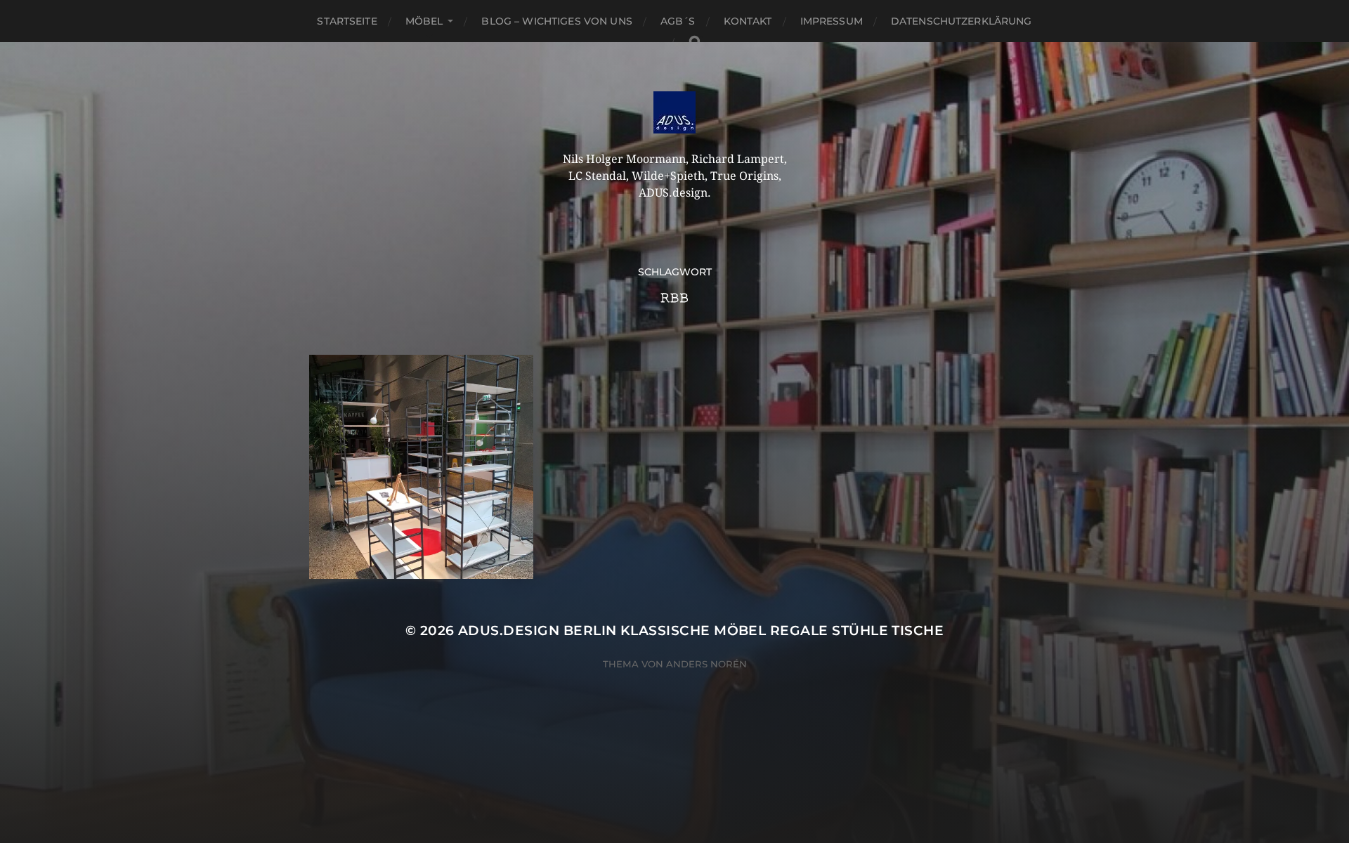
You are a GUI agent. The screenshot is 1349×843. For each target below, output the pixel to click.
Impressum (831, 21)
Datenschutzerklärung (961, 21)
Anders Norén (706, 663)
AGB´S (678, 21)
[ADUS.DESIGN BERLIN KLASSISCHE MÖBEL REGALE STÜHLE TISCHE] (675, 112)
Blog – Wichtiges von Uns (556, 21)
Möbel (424, 21)
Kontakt (748, 21)
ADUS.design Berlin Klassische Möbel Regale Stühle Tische (701, 630)
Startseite (347, 21)
